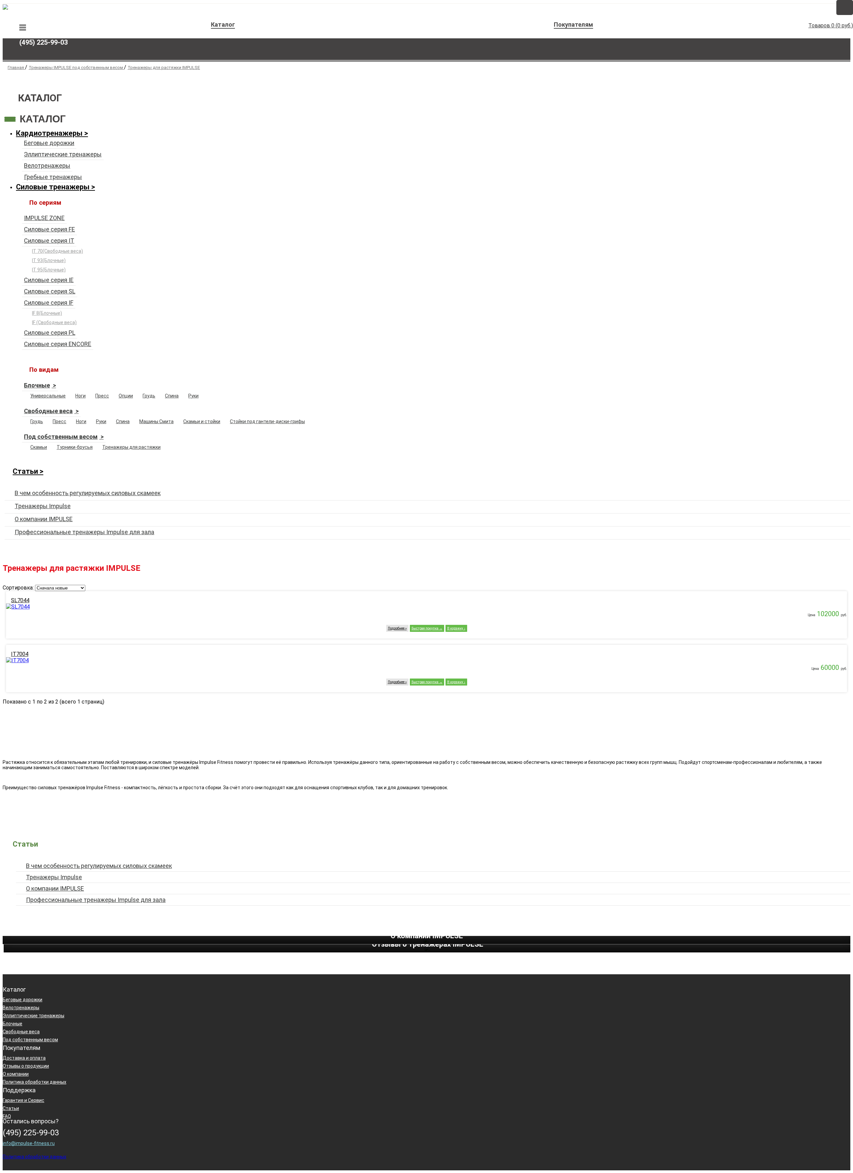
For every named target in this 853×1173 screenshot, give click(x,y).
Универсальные (48, 395)
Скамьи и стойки (201, 421)
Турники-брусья (75, 447)
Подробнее (396, 628)
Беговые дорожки (49, 142)
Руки (193, 395)
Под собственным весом (61, 436)
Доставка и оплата (24, 1058)
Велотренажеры (47, 165)
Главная (16, 67)
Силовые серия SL (49, 291)
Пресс (102, 395)
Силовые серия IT (49, 240)
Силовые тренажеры (53, 187)
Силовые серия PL (49, 332)
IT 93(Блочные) (49, 260)
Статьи (25, 471)
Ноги (80, 395)
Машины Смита (156, 421)
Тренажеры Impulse (43, 505)
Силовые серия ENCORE (57, 343)
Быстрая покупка (425, 628)
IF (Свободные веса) (54, 322)
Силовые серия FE (49, 229)
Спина (172, 395)
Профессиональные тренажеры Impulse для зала (84, 531)
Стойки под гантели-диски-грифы (267, 421)
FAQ (7, 1116)
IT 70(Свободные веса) (57, 251)
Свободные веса (48, 410)
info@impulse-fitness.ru (29, 1143)
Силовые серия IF (48, 302)
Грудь (149, 395)
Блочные (37, 385)
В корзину (455, 628)
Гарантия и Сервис (23, 1100)
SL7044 (20, 600)
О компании (16, 1074)
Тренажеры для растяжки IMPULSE (164, 67)
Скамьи (38, 447)
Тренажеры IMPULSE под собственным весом (76, 67)
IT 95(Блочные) (49, 269)
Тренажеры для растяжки (131, 447)
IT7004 (19, 654)
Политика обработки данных (34, 1082)
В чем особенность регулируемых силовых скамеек (88, 492)
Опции (126, 395)
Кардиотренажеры (49, 133)
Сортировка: (18, 587)
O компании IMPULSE (44, 518)
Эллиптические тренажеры (63, 154)
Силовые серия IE (49, 279)
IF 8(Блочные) (47, 313)
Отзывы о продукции (26, 1066)
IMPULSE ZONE (44, 217)
